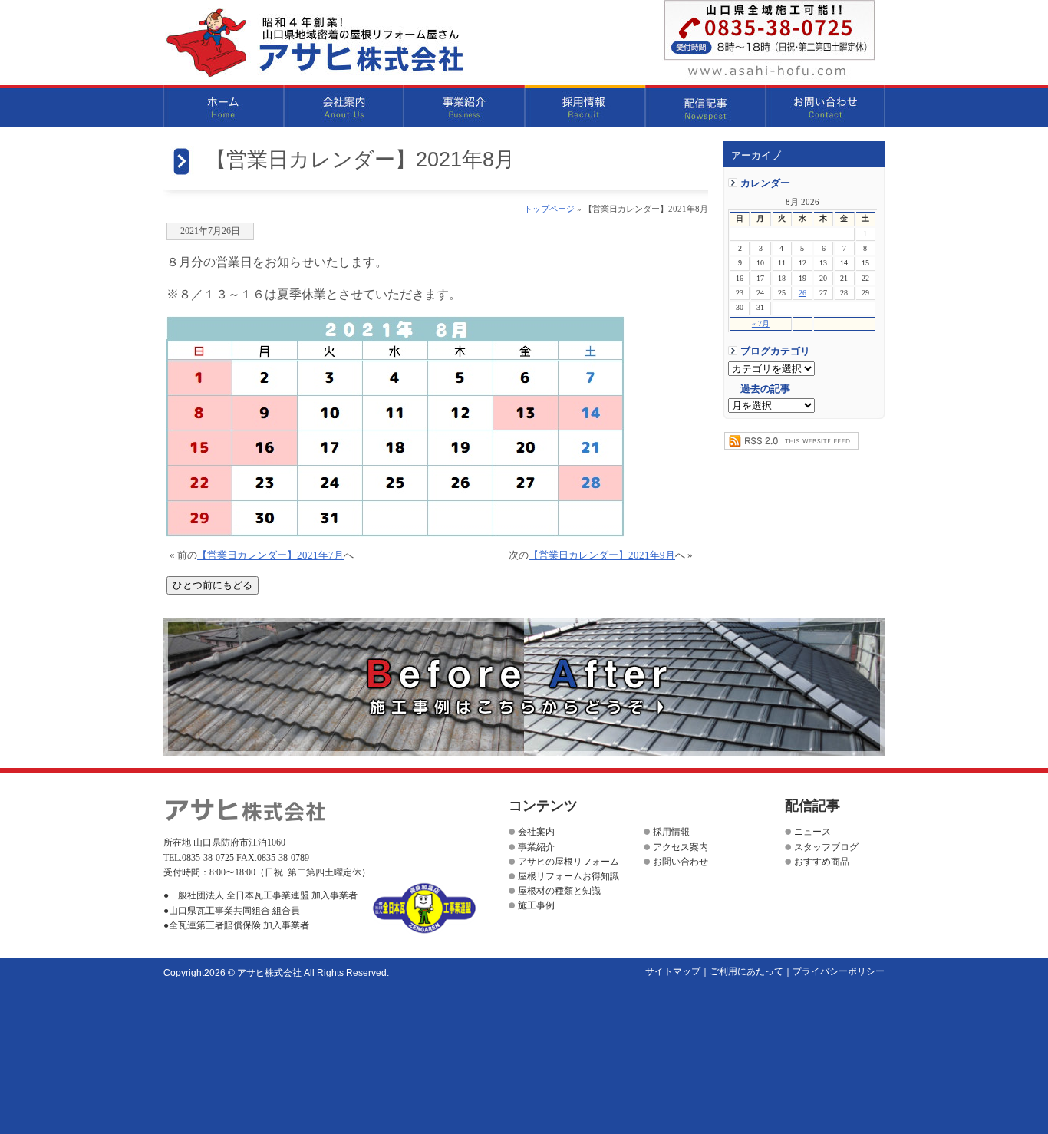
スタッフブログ (826, 847)
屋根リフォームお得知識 (568, 876)
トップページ (549, 208)
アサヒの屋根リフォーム (568, 861)
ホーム (223, 106)
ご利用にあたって (746, 971)
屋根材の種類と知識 (559, 890)
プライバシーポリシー (839, 971)
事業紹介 (464, 106)
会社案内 (344, 106)
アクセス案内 (680, 847)
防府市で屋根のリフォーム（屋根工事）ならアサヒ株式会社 (314, 43)
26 (802, 292)
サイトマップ (672, 971)
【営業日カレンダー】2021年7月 (270, 555)
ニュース (812, 831)
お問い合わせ (825, 106)
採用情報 (585, 106)
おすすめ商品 (821, 861)
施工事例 (536, 905)
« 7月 (761, 323)
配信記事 (705, 106)
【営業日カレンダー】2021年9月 (602, 555)
